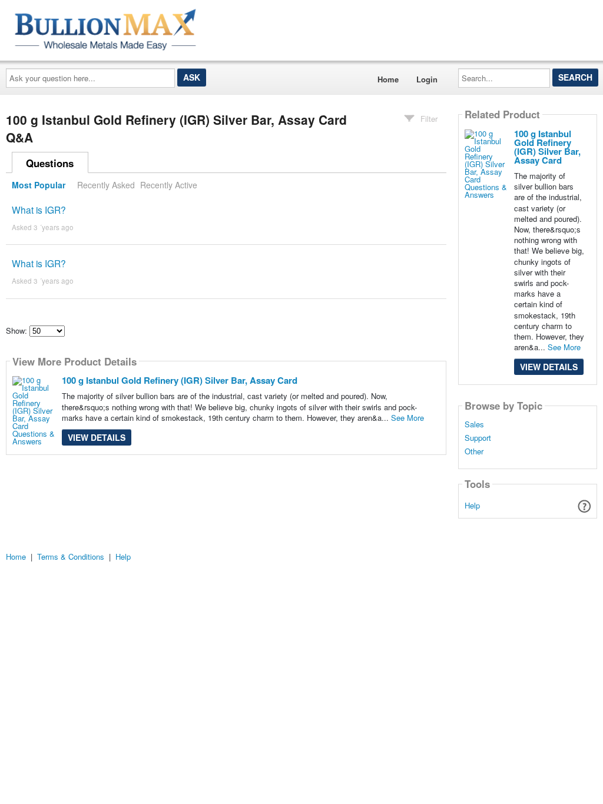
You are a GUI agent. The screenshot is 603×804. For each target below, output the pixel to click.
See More (407, 417)
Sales (474, 424)
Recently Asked (106, 185)
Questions (50, 163)
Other (474, 451)
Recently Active (168, 185)
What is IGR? (39, 209)
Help (472, 505)
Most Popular (38, 185)
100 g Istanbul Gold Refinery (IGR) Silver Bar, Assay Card (179, 380)
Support (478, 438)
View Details (96, 437)
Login (427, 79)
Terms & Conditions (70, 556)
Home (388, 79)
